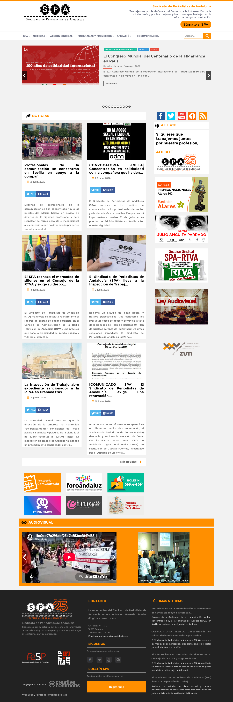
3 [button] (109, 107)
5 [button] (115, 107)
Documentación (148, 36)
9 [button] (127, 107)
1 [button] (103, 107)
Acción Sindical (61, 36)
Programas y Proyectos (95, 36)
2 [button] (106, 107)
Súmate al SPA (195, 24)
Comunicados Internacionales (120, 50)
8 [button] (124, 107)
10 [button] (129, 107)
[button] (24, 75)
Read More (111, 83)
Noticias (39, 36)
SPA (25, 36)
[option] (116, 68)
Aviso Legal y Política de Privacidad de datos (44, 694)
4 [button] (112, 107)
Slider (154, 50)
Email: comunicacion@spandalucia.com (108, 636)
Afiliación (124, 36)
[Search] (207, 36)
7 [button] (121, 107)
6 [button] (118, 107)
